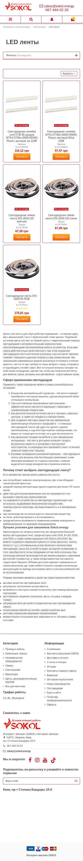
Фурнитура (11, 674)
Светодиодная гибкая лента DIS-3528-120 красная (22, 218)
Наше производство (58, 684)
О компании (53, 649)
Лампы (9, 665)
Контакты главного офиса (61, 670)
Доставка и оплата (57, 657)
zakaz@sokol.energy (59, 6)
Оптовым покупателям (60, 679)
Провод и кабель (15, 649)
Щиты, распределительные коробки (21, 680)
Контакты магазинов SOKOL (63, 653)
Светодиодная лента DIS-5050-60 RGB (21, 297)
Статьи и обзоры (56, 662)
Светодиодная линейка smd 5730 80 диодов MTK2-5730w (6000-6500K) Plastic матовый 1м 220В (22, 136)
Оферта (51, 704)
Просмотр (22, 156)
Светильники (12, 669)
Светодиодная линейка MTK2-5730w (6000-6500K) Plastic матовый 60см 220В (61, 136)
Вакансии (52, 675)
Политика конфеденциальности (59, 699)
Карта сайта (54, 692)
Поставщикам (55, 688)
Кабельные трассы (16, 653)
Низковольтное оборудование (14, 659)
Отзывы (51, 666)
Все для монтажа (15, 686)
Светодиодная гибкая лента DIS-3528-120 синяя (61, 217)
